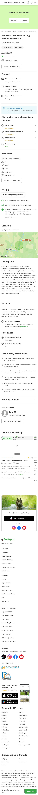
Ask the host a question (12, 421)
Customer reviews (7, 594)
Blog (3, 598)
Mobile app (5, 601)
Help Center (5, 571)
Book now (30, 791)
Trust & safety (6, 556)
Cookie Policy (20, 786)
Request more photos (19, 20)
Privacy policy (6, 563)
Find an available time (12, 66)
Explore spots (6, 583)
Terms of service (7, 560)
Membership (5, 586)
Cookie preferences (8, 567)
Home (3, 579)
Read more (24, 327)
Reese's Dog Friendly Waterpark (14, 460)
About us (4, 552)
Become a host (6, 590)
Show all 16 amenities (12, 180)
